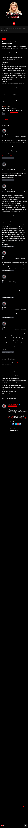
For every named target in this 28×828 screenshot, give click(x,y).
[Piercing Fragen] (14, 11)
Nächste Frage (13, 430)
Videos (22, 418)
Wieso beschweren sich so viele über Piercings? (13, 375)
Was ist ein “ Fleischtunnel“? (9, 398)
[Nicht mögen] (4, 114)
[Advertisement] (14, 814)
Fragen (11, 412)
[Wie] (2, 114)
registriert (16, 362)
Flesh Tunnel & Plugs (14, 28)
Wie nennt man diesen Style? (9, 391)
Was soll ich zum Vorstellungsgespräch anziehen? (14, 380)
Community (10, 417)
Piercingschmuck (15, 108)
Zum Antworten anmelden (21, 136)
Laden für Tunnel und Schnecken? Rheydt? (12, 382)
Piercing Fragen (6, 110)
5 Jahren (13, 110)
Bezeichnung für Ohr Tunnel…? (10, 393)
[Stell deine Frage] (25, 825)
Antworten (19, 110)
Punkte (12, 416)
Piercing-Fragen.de (4, 28)
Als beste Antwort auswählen (7, 158)
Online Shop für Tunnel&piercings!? (11, 378)
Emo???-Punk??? (6, 396)
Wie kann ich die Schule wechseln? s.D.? (12, 385)
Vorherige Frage (14, 428)
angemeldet (8, 362)
